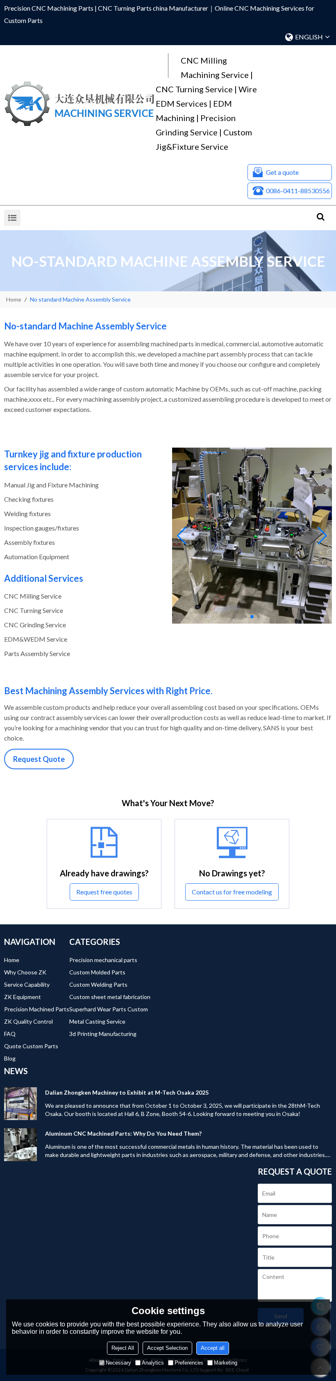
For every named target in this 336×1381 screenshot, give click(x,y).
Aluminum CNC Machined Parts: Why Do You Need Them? (123, 1133)
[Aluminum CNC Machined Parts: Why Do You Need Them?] (20, 1144)
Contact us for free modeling (232, 892)
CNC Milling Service (32, 596)
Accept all (213, 1348)
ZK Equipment (22, 996)
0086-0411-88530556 (298, 190)
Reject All (122, 1348)
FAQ (10, 1033)
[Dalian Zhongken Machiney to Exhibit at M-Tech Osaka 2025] (20, 1103)
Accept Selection (167, 1348)
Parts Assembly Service (37, 653)
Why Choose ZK (25, 972)
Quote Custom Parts (31, 1046)
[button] (245, 616)
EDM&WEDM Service (35, 639)
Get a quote (282, 172)
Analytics (153, 1363)
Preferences (189, 1363)
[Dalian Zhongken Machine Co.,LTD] (80, 103)
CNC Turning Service (33, 610)
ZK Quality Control (28, 1021)
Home (13, 299)
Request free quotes (104, 892)
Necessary (118, 1363)
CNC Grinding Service (35, 625)
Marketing (225, 1363)
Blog (10, 1058)
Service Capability (27, 984)
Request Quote (39, 759)
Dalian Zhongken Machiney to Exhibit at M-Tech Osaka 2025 (127, 1092)
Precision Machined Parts (36, 1009)
